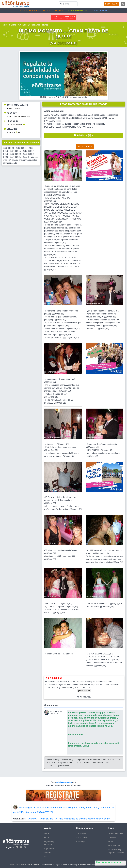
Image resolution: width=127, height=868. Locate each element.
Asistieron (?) (84, 135)
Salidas (12, 25)
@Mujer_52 (59, 613)
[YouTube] (20, 847)
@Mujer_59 (59, 195)
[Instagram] (24, 847)
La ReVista (112, 837)
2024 (12, 157)
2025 (18, 157)
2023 (5, 157)
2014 (12, 151)
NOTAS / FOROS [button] (99, 10)
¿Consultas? (85, 697)
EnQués (110, 841)
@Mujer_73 (50, 201)
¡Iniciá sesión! (84, 691)
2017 (31, 151)
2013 (5, 151)
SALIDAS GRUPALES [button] (77, 10)
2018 (5, 154)
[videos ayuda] (123, 4)
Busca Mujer (80, 841)
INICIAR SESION (111, 4)
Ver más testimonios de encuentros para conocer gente (82, 818)
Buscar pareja (81, 833)
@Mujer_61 (56, 222)
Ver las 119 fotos (85, 146)
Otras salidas (46, 818)
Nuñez (45, 25)
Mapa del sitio (49, 849)
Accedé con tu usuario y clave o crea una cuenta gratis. (63, 17)
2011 (24, 148)
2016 (25, 151)
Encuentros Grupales (115, 833)
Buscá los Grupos (114, 846)
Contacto (47, 853)
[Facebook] (16, 847)
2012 (31, 148)
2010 (18, 148)
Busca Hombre (81, 837)
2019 (12, 154)
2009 (11, 148)
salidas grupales (64, 782)
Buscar (46, 833)
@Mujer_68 (60, 243)
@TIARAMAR (31, 818)
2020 (18, 154)
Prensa (46, 857)
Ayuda (46, 837)
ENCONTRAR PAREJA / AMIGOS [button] (35, 10)
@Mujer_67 (60, 320)
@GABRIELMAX (57, 711)
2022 (31, 154)
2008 (5, 148)
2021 (25, 154)
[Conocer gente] (47, 712)
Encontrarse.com (31, 864)
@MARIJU (11, 132)
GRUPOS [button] (59, 10)
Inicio (4, 25)
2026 (25, 157)
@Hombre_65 (73, 329)
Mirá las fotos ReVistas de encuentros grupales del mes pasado (20, 160)
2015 (18, 151)
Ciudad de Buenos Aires (29, 25)
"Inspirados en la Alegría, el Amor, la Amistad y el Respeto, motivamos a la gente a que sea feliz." (79, 865)
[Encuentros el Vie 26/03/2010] (24, 124)
